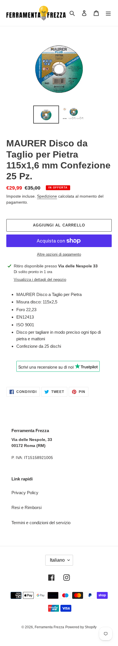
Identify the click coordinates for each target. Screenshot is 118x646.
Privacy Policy (24, 492)
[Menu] (108, 13)
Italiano (57, 560)
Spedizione (47, 196)
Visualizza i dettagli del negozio (40, 279)
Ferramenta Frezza (49, 627)
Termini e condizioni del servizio (40, 522)
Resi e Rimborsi (26, 507)
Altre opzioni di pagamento (59, 254)
